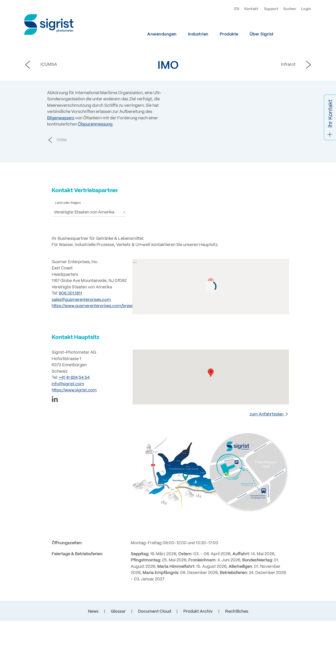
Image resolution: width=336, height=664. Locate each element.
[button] (89, 212)
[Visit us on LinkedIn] (89, 400)
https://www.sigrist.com (74, 390)
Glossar (118, 612)
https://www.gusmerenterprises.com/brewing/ (95, 306)
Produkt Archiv (198, 612)
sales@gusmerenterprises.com (81, 300)
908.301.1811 (70, 293)
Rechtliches (236, 612)
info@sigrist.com (68, 384)
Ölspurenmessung (95, 124)
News (93, 612)
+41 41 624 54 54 (74, 378)
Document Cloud (154, 612)
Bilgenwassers (60, 118)
